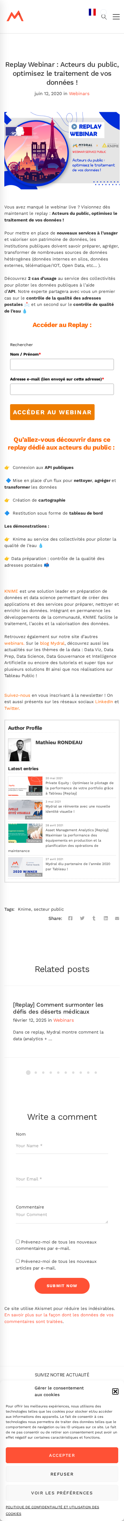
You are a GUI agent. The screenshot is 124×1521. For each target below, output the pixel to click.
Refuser (62, 1474)
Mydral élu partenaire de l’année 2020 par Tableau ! (78, 866)
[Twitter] (82, 918)
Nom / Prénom (25, 354)
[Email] (117, 918)
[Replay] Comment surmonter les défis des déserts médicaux (58, 1008)
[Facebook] (70, 918)
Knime (24, 909)
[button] (115, 1391)
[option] (103, 12)
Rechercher (21, 344)
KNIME (11, 591)
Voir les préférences (62, 1493)
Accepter (62, 1455)
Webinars (79, 93)
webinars (13, 643)
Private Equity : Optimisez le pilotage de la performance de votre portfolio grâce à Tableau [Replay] (80, 788)
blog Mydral (52, 643)
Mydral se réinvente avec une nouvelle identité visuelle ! (78, 809)
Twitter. (12, 708)
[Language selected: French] (98, 764)
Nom (21, 1134)
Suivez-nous (17, 695)
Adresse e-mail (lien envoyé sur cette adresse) (57, 379)
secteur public (49, 909)
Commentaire (30, 1207)
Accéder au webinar (52, 412)
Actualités (34, 817)
